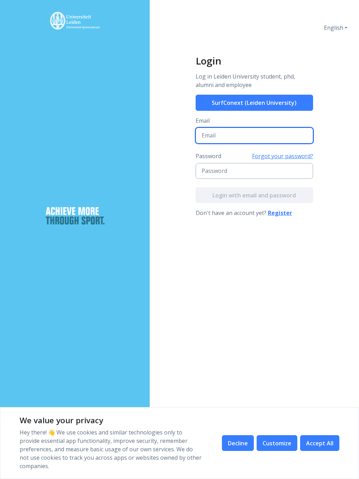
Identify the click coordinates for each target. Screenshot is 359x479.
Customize (277, 443)
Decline (238, 443)
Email (203, 120)
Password (208, 156)
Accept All (319, 443)
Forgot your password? (282, 156)
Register (280, 213)
